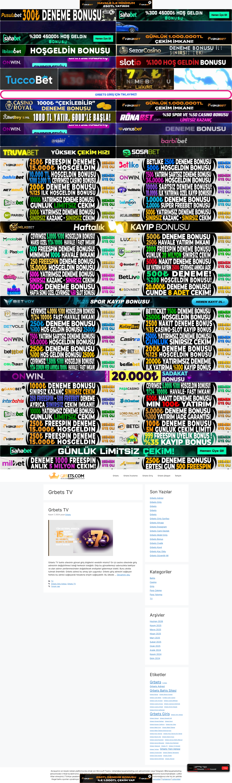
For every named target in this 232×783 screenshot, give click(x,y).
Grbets (116, 476)
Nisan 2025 (155, 634)
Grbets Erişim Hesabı (170, 707)
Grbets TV (58, 509)
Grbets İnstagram (158, 527)
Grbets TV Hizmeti (174, 746)
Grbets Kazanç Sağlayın (157, 724)
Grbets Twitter (154, 749)
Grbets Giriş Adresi (58, 584)
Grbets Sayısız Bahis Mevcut (173, 740)
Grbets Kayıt (156, 547)
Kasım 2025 (155, 625)
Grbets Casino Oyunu (156, 704)
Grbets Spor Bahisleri (172, 743)
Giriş (152, 586)
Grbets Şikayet (164, 476)
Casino (153, 582)
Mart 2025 (155, 638)
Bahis (152, 578)
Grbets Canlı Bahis (155, 697)
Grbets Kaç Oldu (158, 551)
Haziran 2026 (156, 621)
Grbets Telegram (155, 746)
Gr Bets (164, 683)
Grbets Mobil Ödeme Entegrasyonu (160, 730)
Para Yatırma (156, 594)
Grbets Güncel (154, 718)
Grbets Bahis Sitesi (163, 690)
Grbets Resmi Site (155, 737)
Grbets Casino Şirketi (156, 707)
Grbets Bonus (156, 539)
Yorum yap (55, 586)
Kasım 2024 (155, 654)
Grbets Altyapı (157, 523)
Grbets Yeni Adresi (170, 749)
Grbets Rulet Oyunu (168, 737)
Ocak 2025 (155, 646)
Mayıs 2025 (155, 629)
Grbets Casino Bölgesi (171, 700)
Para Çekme (156, 590)
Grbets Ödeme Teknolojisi (171, 752)
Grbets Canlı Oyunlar (156, 700)
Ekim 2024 (155, 658)
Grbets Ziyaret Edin (156, 752)
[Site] (58, 164)
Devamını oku (123, 575)
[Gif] (116, 227)
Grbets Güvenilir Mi (159, 555)
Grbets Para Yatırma (156, 733)
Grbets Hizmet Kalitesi (157, 721)
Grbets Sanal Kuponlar (157, 740)
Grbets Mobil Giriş (158, 535)
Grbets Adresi (156, 498)
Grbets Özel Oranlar (156, 755)
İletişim (178, 476)
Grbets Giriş (147, 476)
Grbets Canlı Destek (159, 531)
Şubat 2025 (155, 642)
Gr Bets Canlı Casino (169, 697)
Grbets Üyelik (156, 543)
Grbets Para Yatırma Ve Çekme (172, 733)
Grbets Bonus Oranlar (166, 694)
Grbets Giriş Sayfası (159, 518)
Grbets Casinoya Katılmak (172, 704)
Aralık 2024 (155, 650)
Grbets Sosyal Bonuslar (157, 743)
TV (52, 581)
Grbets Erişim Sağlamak (157, 710)
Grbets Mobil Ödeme (168, 727)
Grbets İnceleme (130, 476)
